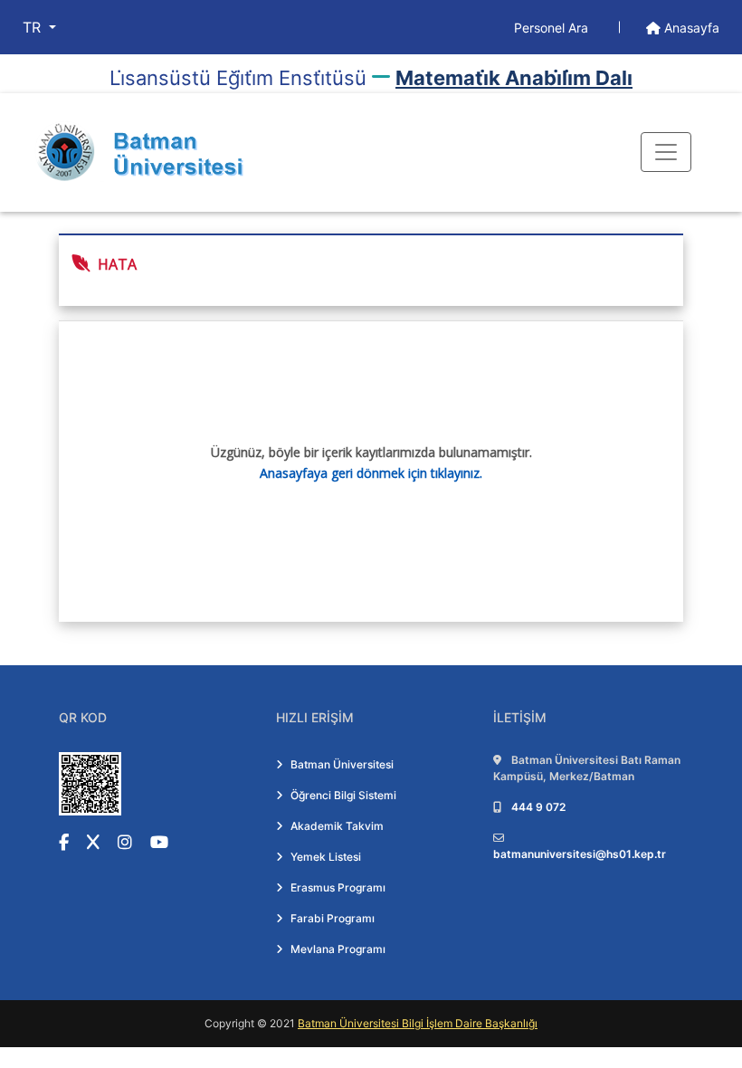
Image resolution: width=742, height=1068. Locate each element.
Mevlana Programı (337, 949)
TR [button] (34, 27)
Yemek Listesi (325, 856)
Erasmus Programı (337, 887)
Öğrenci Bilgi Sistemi (343, 795)
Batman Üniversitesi (342, 764)
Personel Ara (553, 27)
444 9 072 (538, 807)
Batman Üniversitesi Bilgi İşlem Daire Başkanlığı (417, 1023)
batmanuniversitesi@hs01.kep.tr (579, 854)
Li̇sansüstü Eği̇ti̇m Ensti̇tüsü (237, 78)
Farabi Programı (332, 918)
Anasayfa (690, 27)
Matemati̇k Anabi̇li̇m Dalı (514, 78)
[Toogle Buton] (666, 152)
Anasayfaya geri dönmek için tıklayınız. (371, 473)
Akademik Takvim (337, 826)
